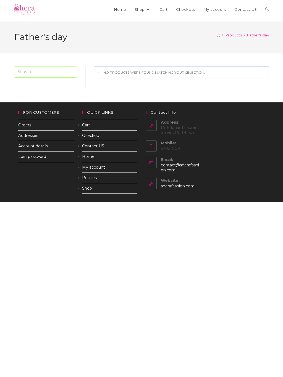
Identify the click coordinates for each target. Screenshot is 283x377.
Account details (33, 146)
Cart (86, 125)
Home (88, 156)
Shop (87, 188)
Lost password (32, 156)
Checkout (91, 135)
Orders (24, 125)
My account (93, 167)
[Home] (218, 35)
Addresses (28, 135)
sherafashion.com (178, 186)
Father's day (258, 35)
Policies (89, 177)
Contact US (93, 146)
